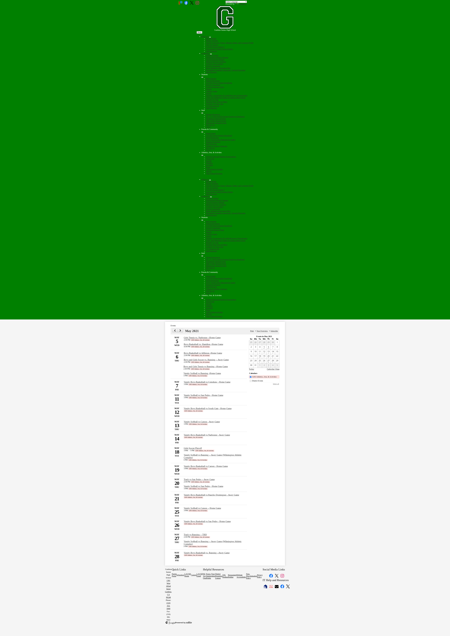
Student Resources (213, 81)
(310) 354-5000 (168, 606)
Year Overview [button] (262, 331)
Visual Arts (210, 159)
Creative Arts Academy (214, 64)
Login (170, 622)
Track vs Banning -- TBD (195, 534)
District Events (257, 381)
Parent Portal (211, 133)
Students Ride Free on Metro (216, 102)
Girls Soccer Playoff (193, 448)
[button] (205, 179)
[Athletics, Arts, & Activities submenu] (202, 155)
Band (208, 167)
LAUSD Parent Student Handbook (219, 83)
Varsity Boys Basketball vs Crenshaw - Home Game (207, 382)
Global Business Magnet (215, 60)
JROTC (209, 171)
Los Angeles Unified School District (219, 49)
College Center (211, 91)
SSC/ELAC (210, 125)
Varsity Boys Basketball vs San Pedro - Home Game (207, 521)
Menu (199, 32)
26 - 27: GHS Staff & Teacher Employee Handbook (225, 117)
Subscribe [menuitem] (274, 331)
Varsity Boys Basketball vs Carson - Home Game (206, 466)
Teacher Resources (213, 115)
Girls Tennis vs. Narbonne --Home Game (202, 337)
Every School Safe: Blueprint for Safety (220, 140)
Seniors (209, 89)
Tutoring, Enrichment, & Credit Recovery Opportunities (226, 96)
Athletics (209, 163)
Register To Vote (212, 100)
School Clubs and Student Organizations (221, 157)
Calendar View (273, 369)
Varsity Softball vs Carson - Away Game (202, 421)
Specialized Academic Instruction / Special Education (225, 70)
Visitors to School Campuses (216, 146)
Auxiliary (209, 165)
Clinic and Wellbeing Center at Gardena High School (225, 98)
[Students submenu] (202, 77)
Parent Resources (212, 138)
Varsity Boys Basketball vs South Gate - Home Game (208, 408)
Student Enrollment (213, 142)
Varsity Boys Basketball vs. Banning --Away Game (207, 553)
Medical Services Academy (216, 62)
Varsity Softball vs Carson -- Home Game (202, 508)
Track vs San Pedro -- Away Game (199, 479)
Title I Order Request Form (216, 121)
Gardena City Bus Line (214, 104)
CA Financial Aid (212, 106)
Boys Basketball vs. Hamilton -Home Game (203, 344)
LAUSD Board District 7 (215, 47)
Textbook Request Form (215, 87)
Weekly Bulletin (212, 41)
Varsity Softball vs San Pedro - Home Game (203, 395)
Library (209, 93)
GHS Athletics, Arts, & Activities (264, 377)
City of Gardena (212, 45)
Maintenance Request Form (216, 123)
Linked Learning (212, 55)
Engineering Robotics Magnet (217, 58)
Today (251, 369)
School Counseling (213, 66)
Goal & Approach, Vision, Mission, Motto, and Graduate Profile (229, 43)
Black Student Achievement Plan (218, 68)
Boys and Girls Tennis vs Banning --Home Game (206, 366)
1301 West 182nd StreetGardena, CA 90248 (168, 589)
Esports (209, 161)
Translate (243, 4)
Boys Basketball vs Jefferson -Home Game (203, 353)
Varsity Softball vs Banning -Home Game (202, 373)
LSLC (208, 127)
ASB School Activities (214, 169)
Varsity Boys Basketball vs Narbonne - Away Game (207, 435)
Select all (276, 384)
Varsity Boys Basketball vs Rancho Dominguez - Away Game (211, 495)
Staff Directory (211, 51)
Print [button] (252, 331)
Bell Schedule (211, 39)
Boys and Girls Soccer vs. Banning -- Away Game (206, 359)
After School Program (214, 174)
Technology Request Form (216, 119)
